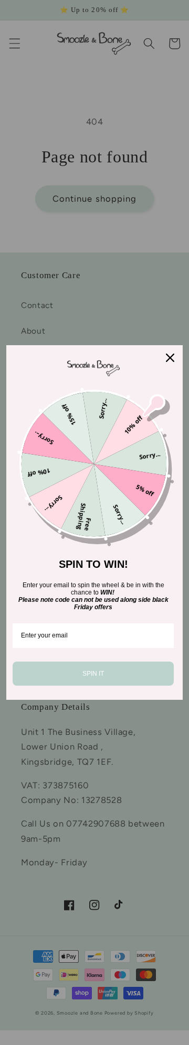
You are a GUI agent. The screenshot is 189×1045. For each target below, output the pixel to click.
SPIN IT (93, 673)
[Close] (170, 357)
